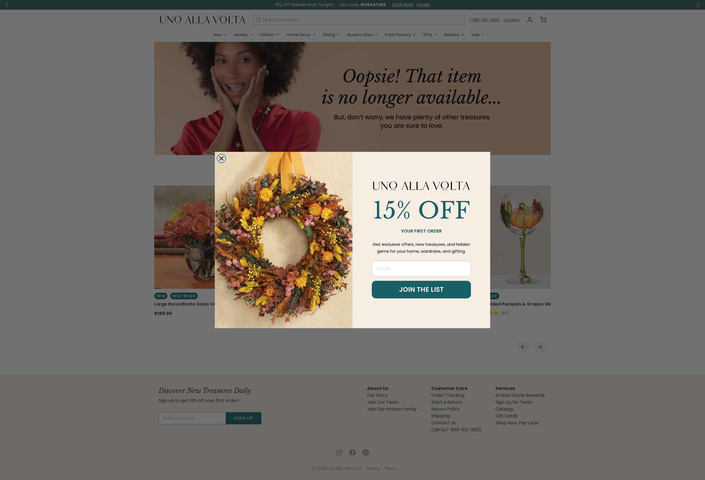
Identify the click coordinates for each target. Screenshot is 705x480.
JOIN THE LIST (421, 289)
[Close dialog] (221, 158)
